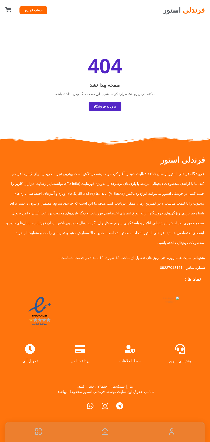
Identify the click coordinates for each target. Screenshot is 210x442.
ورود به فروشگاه (105, 106)
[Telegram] (119, 405)
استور (184, 10)
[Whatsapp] (90, 405)
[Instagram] (105, 405)
